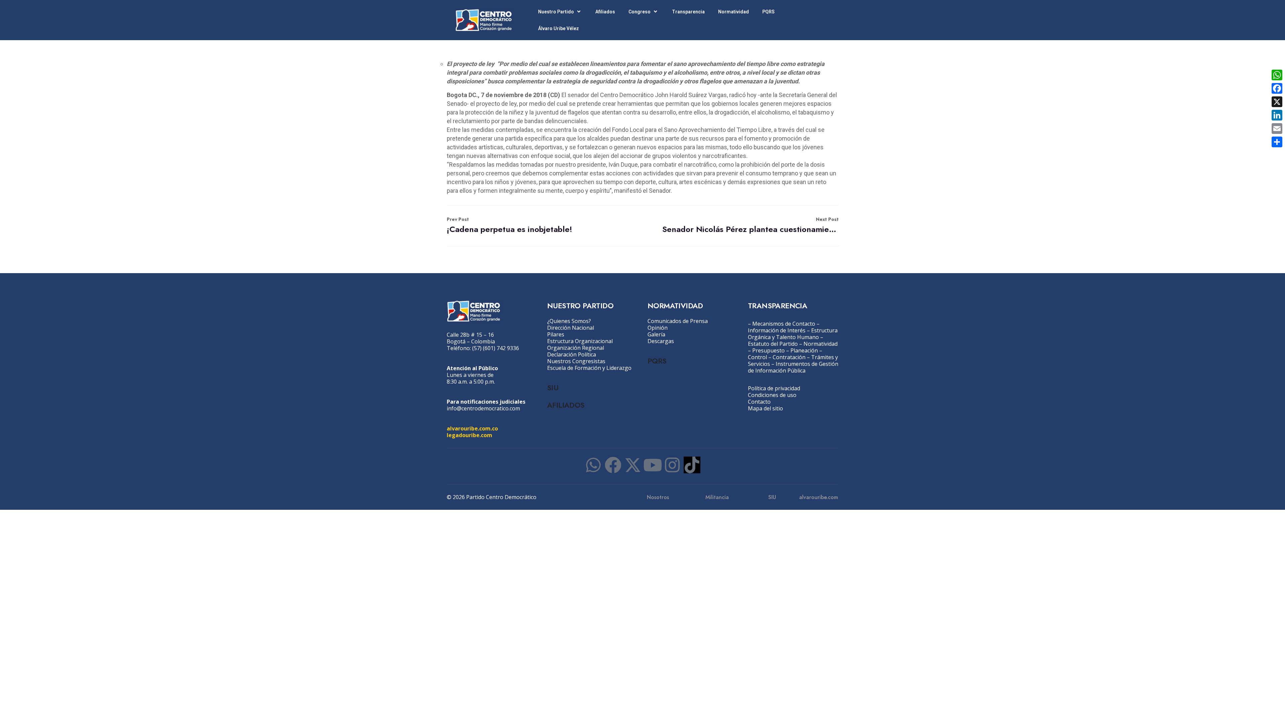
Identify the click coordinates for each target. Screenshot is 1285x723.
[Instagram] (672, 465)
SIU (552, 387)
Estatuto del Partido (773, 343)
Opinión (658, 327)
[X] (1277, 101)
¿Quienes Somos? (569, 321)
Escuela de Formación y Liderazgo (589, 368)
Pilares (555, 334)
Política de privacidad (774, 388)
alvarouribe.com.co (472, 428)
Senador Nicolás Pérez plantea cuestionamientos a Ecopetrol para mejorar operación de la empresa (750, 225)
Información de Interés (776, 330)
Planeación (804, 350)
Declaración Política (571, 354)
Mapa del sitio (765, 408)
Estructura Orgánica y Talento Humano (793, 334)
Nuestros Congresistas (576, 361)
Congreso (639, 11)
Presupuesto (768, 350)
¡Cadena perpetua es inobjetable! (509, 225)
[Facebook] (613, 465)
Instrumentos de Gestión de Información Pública (793, 367)
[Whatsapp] (593, 465)
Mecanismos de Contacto (783, 323)
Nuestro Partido (556, 11)
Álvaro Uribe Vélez (558, 28)
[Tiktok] (692, 465)
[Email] (1277, 128)
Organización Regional (575, 347)
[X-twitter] (632, 465)
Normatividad (733, 11)
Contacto (759, 401)
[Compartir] (1277, 142)
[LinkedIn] (1277, 115)
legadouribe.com (469, 435)
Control (757, 357)
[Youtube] (652, 465)
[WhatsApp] (1277, 75)
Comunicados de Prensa (678, 321)
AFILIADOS (566, 405)
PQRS (768, 11)
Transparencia (688, 11)
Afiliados (605, 11)
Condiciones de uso (772, 395)
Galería (656, 334)
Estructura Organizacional (580, 341)
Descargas (661, 341)
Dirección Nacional (570, 327)
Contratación (789, 357)
